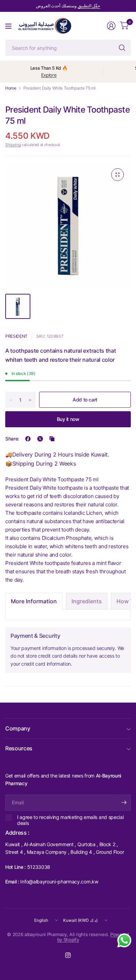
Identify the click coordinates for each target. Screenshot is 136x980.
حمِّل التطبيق (89, 5)
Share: (12, 438)
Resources (18, 748)
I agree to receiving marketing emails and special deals (70, 820)
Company (17, 728)
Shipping (13, 144)
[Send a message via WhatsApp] (124, 940)
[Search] (122, 48)
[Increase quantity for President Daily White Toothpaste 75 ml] (30, 400)
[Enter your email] (124, 803)
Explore (49, 75)
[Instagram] (68, 955)
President (16, 336)
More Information (34, 601)
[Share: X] (40, 438)
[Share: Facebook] (27, 438)
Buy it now (68, 419)
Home (10, 88)
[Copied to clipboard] (51, 438)
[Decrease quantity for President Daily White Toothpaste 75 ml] (11, 400)
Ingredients (86, 601)
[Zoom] (117, 174)
